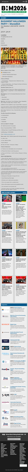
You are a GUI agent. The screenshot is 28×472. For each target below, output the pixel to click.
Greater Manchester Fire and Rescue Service (16, 332)
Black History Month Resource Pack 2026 (23, 455)
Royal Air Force (17, 423)
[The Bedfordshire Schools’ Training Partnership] (5, 389)
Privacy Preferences (23, 465)
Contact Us (22, 463)
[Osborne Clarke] (5, 348)
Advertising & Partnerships (22, 462)
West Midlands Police (18, 416)
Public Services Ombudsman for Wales (17, 353)
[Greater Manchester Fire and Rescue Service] (5, 332)
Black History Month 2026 (22, 444)
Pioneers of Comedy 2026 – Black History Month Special (6, 288)
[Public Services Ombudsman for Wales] (5, 354)
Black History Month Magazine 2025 (23, 459)
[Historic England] (5, 310)
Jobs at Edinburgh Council (4, 456)
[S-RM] (5, 395)
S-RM (15, 394)
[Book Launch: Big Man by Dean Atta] (7, 198)
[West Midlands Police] (5, 418)
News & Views (3, 444)
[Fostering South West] (5, 341)
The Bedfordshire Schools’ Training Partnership (18, 387)
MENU (24, 1)
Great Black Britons (13, 446)
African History (13, 447)
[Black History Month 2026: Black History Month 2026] (14, 9)
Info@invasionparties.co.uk (9, 134)
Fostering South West (15, 340)
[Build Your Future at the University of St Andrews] (5, 316)
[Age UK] (5, 411)
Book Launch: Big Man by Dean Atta (6, 207)
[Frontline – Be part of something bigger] (5, 369)
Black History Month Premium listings (23, 452)
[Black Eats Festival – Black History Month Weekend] (7, 225)
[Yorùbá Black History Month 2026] (21, 252)
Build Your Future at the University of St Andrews (18, 316)
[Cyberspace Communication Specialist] (5, 378)
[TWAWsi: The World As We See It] (7, 252)
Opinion (2, 447)
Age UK (15, 410)
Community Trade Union (15, 402)
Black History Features (12, 444)
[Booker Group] (5, 324)
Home (2, 14)
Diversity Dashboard (3, 450)
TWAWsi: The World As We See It (6, 260)
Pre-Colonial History (12, 449)
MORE (24, 192)
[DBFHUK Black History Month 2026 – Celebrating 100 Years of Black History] (21, 225)
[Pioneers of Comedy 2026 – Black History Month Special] (7, 279)
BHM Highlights (4, 448)
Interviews (3, 446)
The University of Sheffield (20, 361)
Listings (5, 14)
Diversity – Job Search (4, 452)
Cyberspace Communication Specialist (16, 378)
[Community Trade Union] (5, 403)
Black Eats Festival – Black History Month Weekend (6, 235)
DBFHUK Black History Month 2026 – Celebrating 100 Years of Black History (20, 234)
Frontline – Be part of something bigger (17, 369)
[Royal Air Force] (5, 424)
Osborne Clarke (17, 346)
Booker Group (13, 324)
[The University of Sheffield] (5, 361)
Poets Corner (12, 453)
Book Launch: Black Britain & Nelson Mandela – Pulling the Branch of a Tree (21, 208)
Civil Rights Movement (12, 451)
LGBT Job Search (4, 454)
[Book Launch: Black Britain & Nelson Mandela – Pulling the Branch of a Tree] (21, 198)
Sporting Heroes (13, 454)
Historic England (17, 307)
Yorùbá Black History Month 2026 (20, 260)
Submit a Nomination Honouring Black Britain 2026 (23, 447)
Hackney (9, 14)
